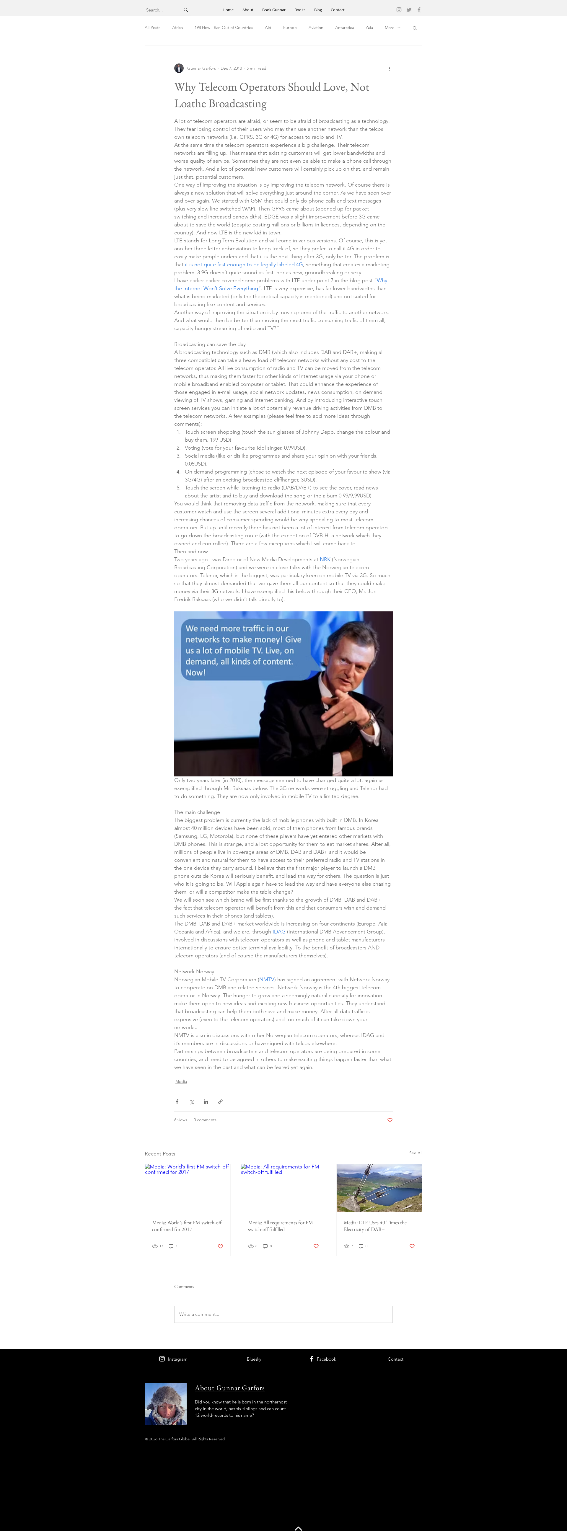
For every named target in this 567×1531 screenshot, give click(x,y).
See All (415, 1152)
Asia (369, 27)
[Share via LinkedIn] (206, 1101)
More (390, 27)
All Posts (152, 27)
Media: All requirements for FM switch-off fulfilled (280, 1226)
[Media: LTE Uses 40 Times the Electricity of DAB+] (379, 1188)
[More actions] (389, 68)
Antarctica (344, 27)
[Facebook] (419, 9)
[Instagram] (399, 9)
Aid (268, 27)
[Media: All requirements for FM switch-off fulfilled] (283, 1188)
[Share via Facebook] (177, 1101)
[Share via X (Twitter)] (191, 1101)
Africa (177, 27)
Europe (290, 27)
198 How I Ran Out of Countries (224, 27)
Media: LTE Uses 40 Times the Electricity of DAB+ (375, 1226)
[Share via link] (220, 1101)
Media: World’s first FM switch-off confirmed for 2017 (186, 1226)
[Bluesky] (409, 9)
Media (181, 1081)
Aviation (316, 27)
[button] (415, 27)
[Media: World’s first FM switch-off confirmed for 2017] (187, 1188)
